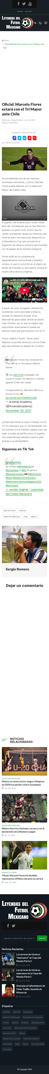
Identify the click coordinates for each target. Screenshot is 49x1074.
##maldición (24, 466)
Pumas (22, 1033)
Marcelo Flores (10, 510)
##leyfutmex (34, 474)
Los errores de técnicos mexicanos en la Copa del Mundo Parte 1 (29, 973)
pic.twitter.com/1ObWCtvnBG (21, 397)
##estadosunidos (15, 474)
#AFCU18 (18, 375)
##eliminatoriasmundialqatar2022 (23, 481)
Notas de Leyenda (31, 1039)
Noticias (22, 510)
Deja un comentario (10, 123)
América (25, 1023)
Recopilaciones (38, 1023)
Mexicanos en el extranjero (26, 1028)
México (34, 517)
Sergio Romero (17, 120)
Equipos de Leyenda (11, 1039)
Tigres (25, 1044)
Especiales (27, 1012)
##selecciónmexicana (24, 477)
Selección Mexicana (12, 517)
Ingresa (20, 11)
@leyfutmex (13, 462)
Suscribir (28, 11)
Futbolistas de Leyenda (32, 1017)
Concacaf (7, 1049)
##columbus (12, 470)
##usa (9, 477)
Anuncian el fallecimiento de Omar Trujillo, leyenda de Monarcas (30, 989)
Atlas (17, 1044)
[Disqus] (24, 627)
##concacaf (12, 485)
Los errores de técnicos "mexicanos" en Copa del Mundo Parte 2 (28, 957)
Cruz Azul (7, 1028)
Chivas (6, 1023)
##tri (24, 470)
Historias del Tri (9, 1033)
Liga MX (16, 1012)
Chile (25, 517)
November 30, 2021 (18, 410)
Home (6, 40)
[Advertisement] (24, 76)
